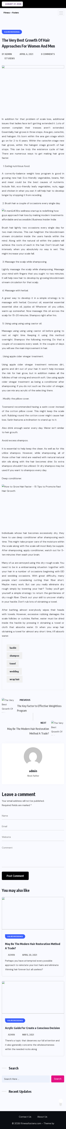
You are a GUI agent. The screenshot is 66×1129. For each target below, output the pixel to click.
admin (11, 955)
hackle (13, 647)
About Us (42, 1116)
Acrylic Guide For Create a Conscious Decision (32, 1028)
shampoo (14, 655)
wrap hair (14, 679)
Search (57, 1078)
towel (13, 663)
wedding (14, 671)
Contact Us (25, 1116)
